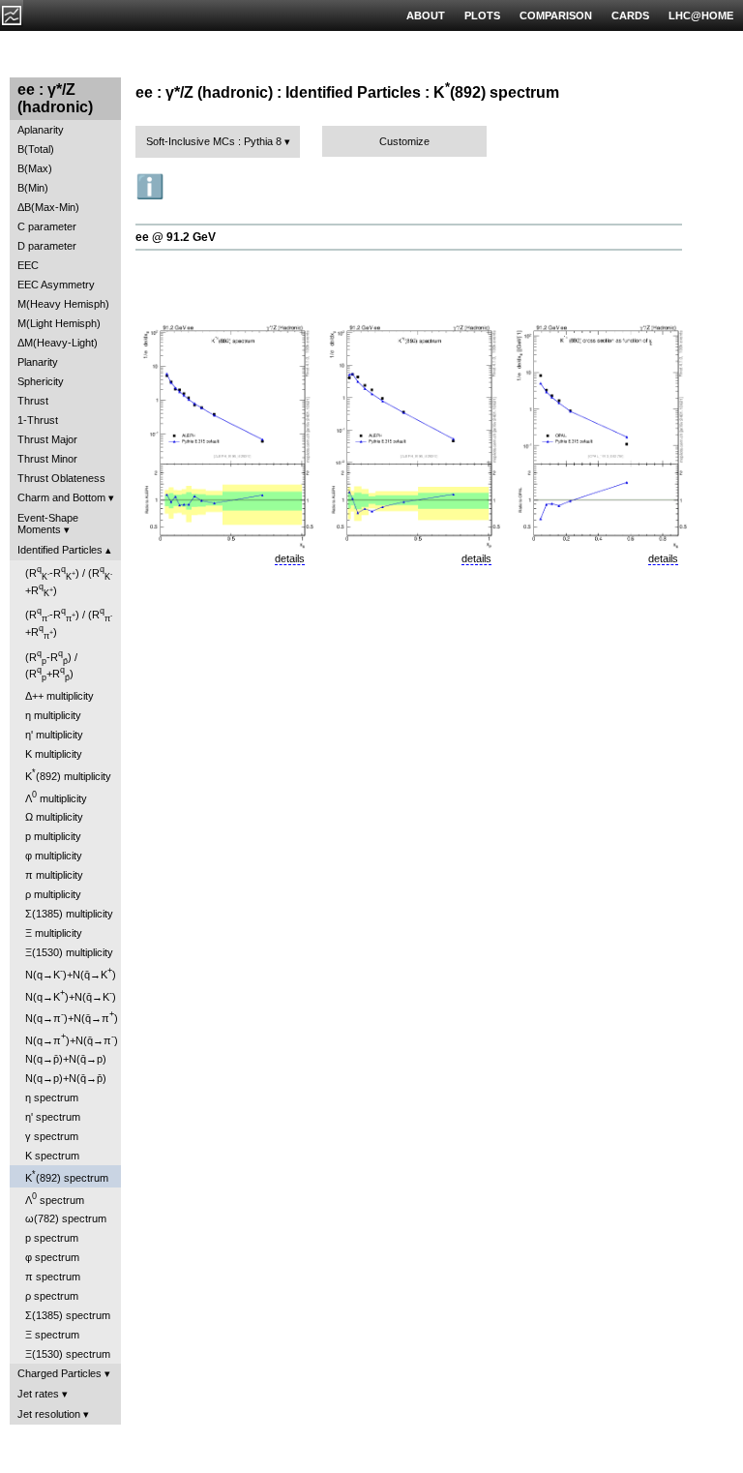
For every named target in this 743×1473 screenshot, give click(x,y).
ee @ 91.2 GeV (175, 237)
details (290, 558)
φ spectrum (52, 1257)
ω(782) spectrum (65, 1218)
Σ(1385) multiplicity (69, 913)
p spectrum (51, 1238)
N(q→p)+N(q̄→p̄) (65, 1078)
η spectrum (51, 1097)
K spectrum (52, 1155)
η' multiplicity (54, 734)
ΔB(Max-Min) (48, 207)
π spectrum (52, 1276)
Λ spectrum (54, 1198)
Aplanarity (40, 129)
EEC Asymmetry (56, 284)
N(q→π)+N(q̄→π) (71, 1016)
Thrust (32, 400)
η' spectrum (52, 1117)
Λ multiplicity (56, 797)
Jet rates (38, 1393)
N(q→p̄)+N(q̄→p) (65, 1059)
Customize (404, 141)
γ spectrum (51, 1136)
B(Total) (35, 149)
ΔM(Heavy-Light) (57, 342)
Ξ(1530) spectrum (67, 1354)
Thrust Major (47, 439)
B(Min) (32, 188)
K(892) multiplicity (68, 774)
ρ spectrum (51, 1296)
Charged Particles (59, 1373)
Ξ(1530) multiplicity (69, 952)
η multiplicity (53, 715)
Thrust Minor (47, 459)
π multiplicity (54, 875)
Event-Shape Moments (47, 523)
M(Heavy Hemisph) (63, 304)
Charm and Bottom (61, 497)
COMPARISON (556, 15)
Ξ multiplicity (53, 933)
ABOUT (425, 15)
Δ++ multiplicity (59, 696)
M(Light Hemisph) (59, 323)
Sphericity (40, 381)
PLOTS (482, 15)
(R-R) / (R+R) (68, 581)
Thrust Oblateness (61, 478)
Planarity (37, 362)
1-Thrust (37, 420)
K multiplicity (53, 754)
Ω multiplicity (54, 817)
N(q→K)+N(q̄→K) (70, 973)
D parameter (46, 246)
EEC (28, 265)
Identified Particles (60, 550)
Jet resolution (48, 1414)
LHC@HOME (701, 15)
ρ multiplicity (53, 894)
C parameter (46, 226)
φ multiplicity (53, 855)
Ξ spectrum (52, 1334)
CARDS (630, 15)
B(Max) (34, 168)
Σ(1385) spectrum (67, 1315)
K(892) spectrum (66, 1176)
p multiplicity (53, 836)
